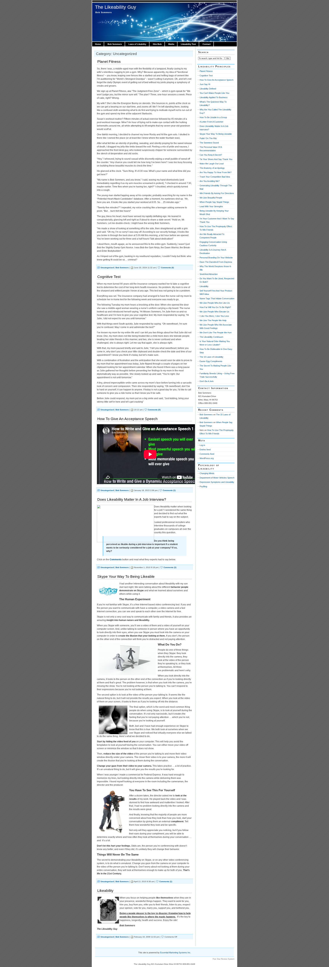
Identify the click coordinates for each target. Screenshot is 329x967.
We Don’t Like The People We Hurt (216, 332)
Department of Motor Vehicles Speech (217, 478)
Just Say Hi (205, 84)
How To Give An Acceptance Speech (127, 419)
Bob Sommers (115, 44)
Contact (207, 44)
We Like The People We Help (213, 320)
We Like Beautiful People (211, 198)
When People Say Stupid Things (214, 202)
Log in (202, 445)
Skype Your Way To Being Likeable (126, 577)
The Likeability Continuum (211, 337)
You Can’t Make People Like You (214, 93)
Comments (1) (169, 490)
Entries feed (205, 449)
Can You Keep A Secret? (211, 155)
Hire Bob (157, 44)
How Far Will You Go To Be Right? (215, 307)
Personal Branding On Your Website (216, 257)
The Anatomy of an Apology (212, 168)
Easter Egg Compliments (211, 361)
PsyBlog (203, 486)
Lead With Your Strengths (211, 206)
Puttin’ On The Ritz (208, 138)
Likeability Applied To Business (214, 97)
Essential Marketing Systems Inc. (175, 952)
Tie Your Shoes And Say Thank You (216, 159)
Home (98, 44)
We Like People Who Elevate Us (214, 311)
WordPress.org (207, 458)
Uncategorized (107, 268)
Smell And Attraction (209, 274)
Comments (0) (167, 268)
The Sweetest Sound (209, 143)
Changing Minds (207, 473)
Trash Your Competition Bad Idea (215, 177)
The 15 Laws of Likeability (211, 357)
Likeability (105, 891)
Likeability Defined (208, 89)
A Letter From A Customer (211, 122)
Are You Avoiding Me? (210, 181)
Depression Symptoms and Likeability (217, 482)
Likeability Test (188, 44)
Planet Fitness (109, 62)
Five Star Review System (223, 959)
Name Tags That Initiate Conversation (217, 298)
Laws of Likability (137, 44)
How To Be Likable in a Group (213, 117)
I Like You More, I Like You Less (214, 316)
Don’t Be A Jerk (207, 381)
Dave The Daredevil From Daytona (216, 262)
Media (171, 44)
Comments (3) (170, 567)
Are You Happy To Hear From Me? (216, 172)
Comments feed (207, 454)
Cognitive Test (109, 277)
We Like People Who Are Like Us (215, 303)
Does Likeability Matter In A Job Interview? (131, 499)
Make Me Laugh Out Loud (212, 163)
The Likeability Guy (115, 7)
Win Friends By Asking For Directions (217, 193)
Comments (116, 559)
